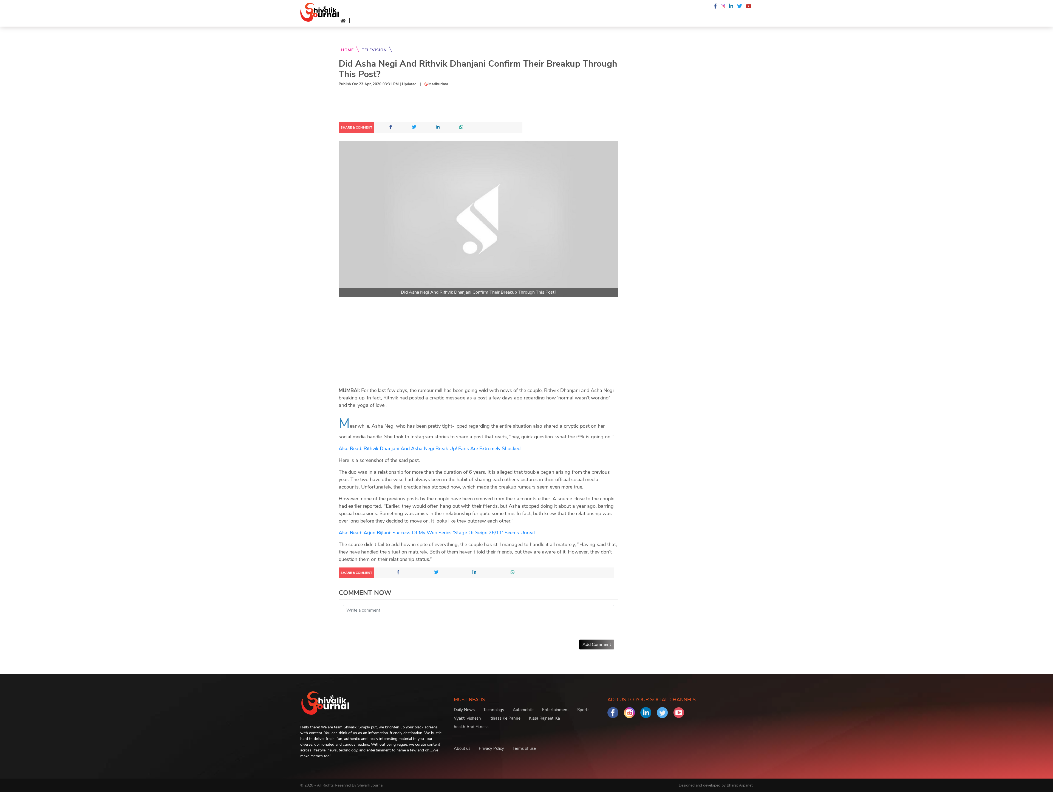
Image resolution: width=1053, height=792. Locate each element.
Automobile (523, 709)
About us (462, 748)
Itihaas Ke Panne (504, 718)
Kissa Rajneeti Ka (544, 718)
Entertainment (555, 709)
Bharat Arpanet (740, 785)
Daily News (464, 709)
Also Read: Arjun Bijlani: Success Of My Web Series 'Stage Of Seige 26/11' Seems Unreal (437, 532)
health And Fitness (471, 726)
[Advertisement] (438, 105)
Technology (493, 709)
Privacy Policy (491, 748)
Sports (583, 709)
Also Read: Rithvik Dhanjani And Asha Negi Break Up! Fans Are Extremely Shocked (429, 448)
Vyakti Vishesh (467, 718)
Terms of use (524, 748)
